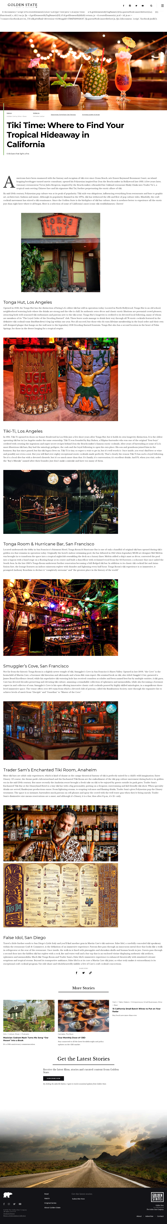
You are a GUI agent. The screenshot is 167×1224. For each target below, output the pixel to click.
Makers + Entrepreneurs (133, 1002)
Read (46, 1194)
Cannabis (61, 1034)
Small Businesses (150, 1002)
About (139, 1216)
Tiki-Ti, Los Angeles (22, 431)
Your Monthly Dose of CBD (71, 1038)
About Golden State (52, 1208)
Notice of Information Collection (14, 1216)
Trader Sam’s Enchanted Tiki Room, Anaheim (50, 769)
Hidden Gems (12, 116)
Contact (160, 1216)
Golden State (160, 1205)
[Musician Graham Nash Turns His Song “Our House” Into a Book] (29, 1016)
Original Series (50, 1203)
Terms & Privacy (9, 1213)
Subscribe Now (53, 1078)
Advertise (149, 1216)
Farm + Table (117, 1002)
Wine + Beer (22, 116)
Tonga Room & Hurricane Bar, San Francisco (48, 543)
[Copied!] (90, 973)
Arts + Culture (8, 1034)
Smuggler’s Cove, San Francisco (36, 665)
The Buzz (69, 1034)
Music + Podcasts (22, 1034)
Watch (47, 1198)
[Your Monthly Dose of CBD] (83, 1016)
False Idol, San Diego (24, 937)
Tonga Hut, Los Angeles (27, 302)
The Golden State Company (155, 1209)
